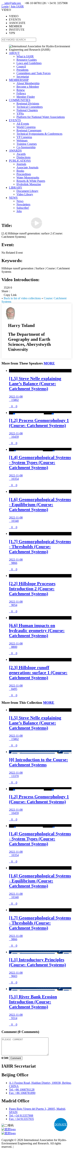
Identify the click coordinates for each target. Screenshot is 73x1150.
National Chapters (27, 110)
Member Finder (25, 96)
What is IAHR (25, 56)
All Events (22, 123)
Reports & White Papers (30, 180)
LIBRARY (15, 187)
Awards (21, 154)
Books (20, 170)
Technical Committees (29, 106)
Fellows (21, 93)
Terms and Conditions (27, 1146)
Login (5, 6)
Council (21, 66)
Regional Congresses (28, 130)
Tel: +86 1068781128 (21, 1089)
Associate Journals (27, 167)
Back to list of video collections (22, 298)
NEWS (13, 197)
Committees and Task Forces (33, 73)
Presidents (22, 69)
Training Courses (26, 143)
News (19, 201)
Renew (20, 90)
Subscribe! (22, 207)
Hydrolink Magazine (28, 184)
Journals (21, 164)
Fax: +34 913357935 (21, 1118)
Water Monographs (27, 177)
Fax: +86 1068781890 (22, 1092)
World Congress (26, 127)
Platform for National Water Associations (40, 117)
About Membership (27, 83)
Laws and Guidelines (29, 63)
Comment (15, 1058)
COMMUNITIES (19, 100)
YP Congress (24, 137)
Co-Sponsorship (26, 147)
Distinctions (23, 157)
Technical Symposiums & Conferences (39, 133)
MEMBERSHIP (19, 80)
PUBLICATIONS (20, 160)
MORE (49, 363)
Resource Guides (26, 59)
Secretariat (22, 76)
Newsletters (23, 204)
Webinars (22, 140)
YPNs (20, 113)
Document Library (27, 191)
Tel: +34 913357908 (21, 1115)
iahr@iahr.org (11, 3)
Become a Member (27, 86)
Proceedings (23, 174)
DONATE (60, 1124)
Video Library (24, 194)
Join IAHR (17, 6)
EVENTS (15, 120)
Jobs (19, 211)
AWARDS (15, 150)
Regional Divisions (27, 103)
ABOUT (14, 53)
